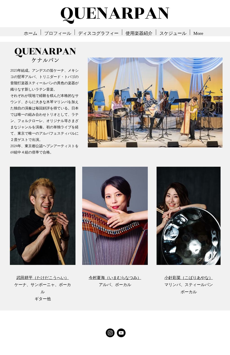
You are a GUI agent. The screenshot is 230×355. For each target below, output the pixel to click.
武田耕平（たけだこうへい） (42, 277)
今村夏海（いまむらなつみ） (115, 277)
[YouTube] (121, 332)
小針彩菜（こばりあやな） (188, 277)
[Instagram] (110, 332)
